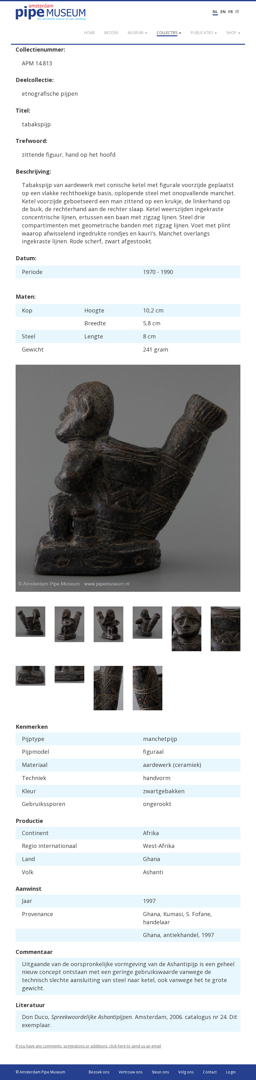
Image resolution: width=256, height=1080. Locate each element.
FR (230, 11)
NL (215, 11)
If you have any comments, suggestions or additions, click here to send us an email (88, 1046)
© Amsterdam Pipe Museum (40, 1072)
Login (231, 1072)
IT (237, 11)
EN (223, 11)
